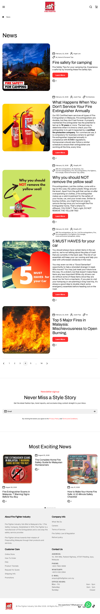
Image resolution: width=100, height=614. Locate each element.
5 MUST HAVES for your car (73, 243)
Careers (55, 526)
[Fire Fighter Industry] (50, 7)
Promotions (9, 578)
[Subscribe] (94, 411)
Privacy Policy (54, 419)
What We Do (57, 522)
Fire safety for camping (72, 62)
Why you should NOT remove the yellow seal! (72, 179)
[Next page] (46, 363)
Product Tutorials (11, 566)
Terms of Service (58, 529)
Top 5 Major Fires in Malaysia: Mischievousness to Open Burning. (74, 326)
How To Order (10, 558)
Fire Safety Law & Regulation (63, 533)
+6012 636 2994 (59, 572)
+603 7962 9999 (59, 566)
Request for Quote (12, 570)
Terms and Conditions (69, 419)
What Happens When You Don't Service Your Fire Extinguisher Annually (74, 106)
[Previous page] (4, 363)
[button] (96, 7)
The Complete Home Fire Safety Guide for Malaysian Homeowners (48, 462)
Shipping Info (10, 574)
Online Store (10, 554)
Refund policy (57, 537)
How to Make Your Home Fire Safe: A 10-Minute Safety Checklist (82, 494)
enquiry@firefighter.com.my (63, 578)
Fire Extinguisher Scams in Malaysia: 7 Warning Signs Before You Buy (16, 494)
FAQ (6, 562)
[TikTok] (93, 606)
